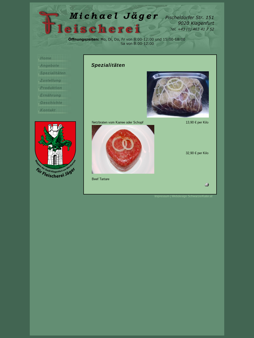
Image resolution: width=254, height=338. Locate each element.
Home (45, 58)
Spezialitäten (53, 73)
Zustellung (50, 80)
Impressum (162, 196)
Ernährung (50, 95)
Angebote (49, 66)
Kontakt (48, 110)
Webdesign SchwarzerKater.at (192, 196)
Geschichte (51, 103)
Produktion (51, 88)
